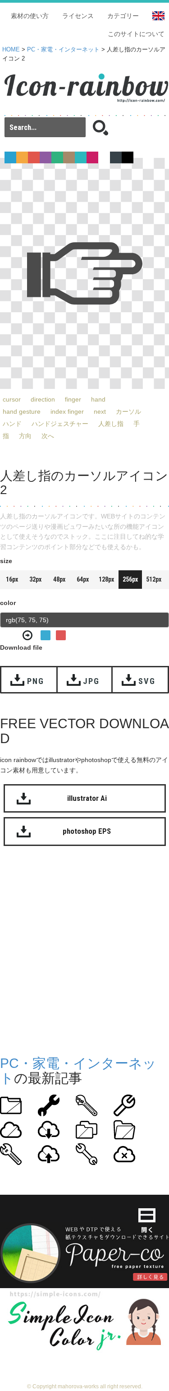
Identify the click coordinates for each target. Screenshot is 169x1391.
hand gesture (22, 411)
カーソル (128, 411)
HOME (11, 49)
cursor (12, 399)
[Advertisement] (84, 948)
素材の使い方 (30, 15)
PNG (35, 681)
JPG (91, 681)
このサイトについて (136, 33)
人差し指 (110, 423)
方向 (25, 435)
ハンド (12, 423)
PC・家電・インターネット (63, 49)
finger (73, 399)
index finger (67, 411)
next (100, 411)
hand (98, 399)
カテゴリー (123, 15)
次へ (47, 435)
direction (43, 399)
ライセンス (78, 15)
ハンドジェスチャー (60, 423)
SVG (146, 681)
